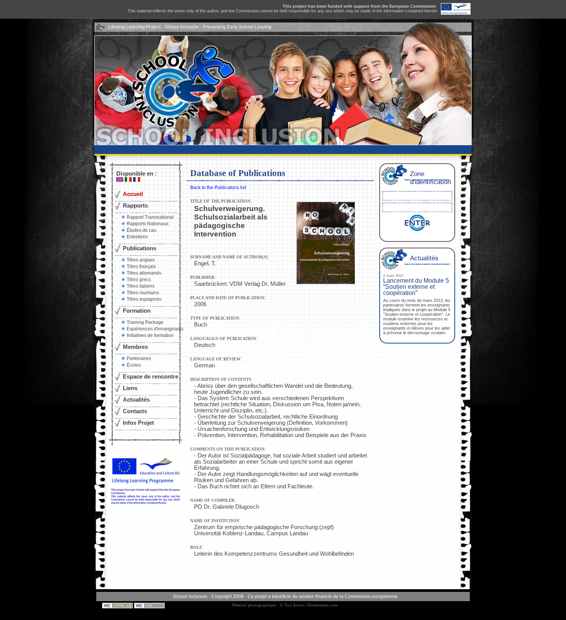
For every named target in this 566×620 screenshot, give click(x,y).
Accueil (133, 194)
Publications (139, 248)
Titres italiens (140, 286)
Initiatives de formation (150, 335)
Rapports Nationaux (148, 223)
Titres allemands (144, 273)
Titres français (141, 266)
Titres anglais (141, 260)
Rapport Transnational (150, 217)
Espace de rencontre (150, 377)
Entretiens (137, 237)
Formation (137, 311)
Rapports (135, 206)
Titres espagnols (144, 299)
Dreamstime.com (323, 605)
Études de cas (141, 230)
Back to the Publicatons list (218, 187)
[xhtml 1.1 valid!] (118, 605)
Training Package (145, 322)
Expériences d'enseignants (155, 329)
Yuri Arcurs (294, 605)
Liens (130, 388)
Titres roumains (143, 292)
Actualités (136, 400)
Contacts (135, 411)
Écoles (134, 365)
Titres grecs (139, 279)
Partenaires (139, 358)
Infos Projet (138, 423)
